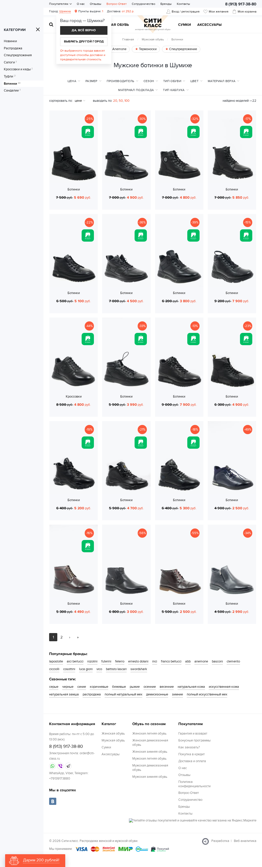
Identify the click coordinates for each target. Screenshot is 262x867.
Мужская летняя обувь (149, 759)
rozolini (92, 661)
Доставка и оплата (192, 761)
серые (53, 687)
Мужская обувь (113, 25)
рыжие (135, 687)
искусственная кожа (224, 687)
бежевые (119, 687)
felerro (119, 661)
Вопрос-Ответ (116, 4)
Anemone (119, 49)
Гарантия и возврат (192, 733)
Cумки (184, 25)
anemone (201, 661)
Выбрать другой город (84, 41)
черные (67, 687)
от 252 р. (120, 11)
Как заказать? (189, 747)
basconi (217, 661)
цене (78, 101)
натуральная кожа (191, 687)
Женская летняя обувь (149, 733)
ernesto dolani (138, 661)
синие (81, 687)
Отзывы (95, 4)
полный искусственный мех (207, 694)
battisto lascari (116, 669)
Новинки (10, 41)
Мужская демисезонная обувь (150, 767)
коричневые (99, 687)
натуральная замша (64, 694)
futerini (106, 661)
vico (99, 669)
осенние (150, 687)
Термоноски (147, 49)
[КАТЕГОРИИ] (38, 29)
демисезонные (157, 694)
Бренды (166, 4)
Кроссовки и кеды (18, 69)
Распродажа (13, 48)
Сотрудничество (143, 4)
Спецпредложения (18, 55)
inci (154, 661)
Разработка (220, 841)
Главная (128, 39)
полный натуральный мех (123, 694)
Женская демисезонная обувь (150, 742)
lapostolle (56, 661)
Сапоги (10, 62)
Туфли (10, 76)
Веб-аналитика (245, 841)
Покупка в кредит (191, 754)
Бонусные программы (194, 740)
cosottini (69, 669)
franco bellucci (171, 661)
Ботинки (12, 84)
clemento (233, 661)
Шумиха (65, 11)
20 (115, 101)
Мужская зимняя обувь (149, 777)
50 (121, 101)
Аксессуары (209, 25)
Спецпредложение (182, 49)
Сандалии (12, 91)
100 (126, 101)
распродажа (92, 694)
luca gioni (86, 669)
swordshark (138, 669)
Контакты (183, 4)
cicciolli (54, 669)
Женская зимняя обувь (149, 752)
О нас (81, 4)
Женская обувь (113, 733)
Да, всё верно (84, 30)
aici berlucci (75, 661)
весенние (167, 687)
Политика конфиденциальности (194, 784)
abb (188, 661)
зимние (177, 694)
